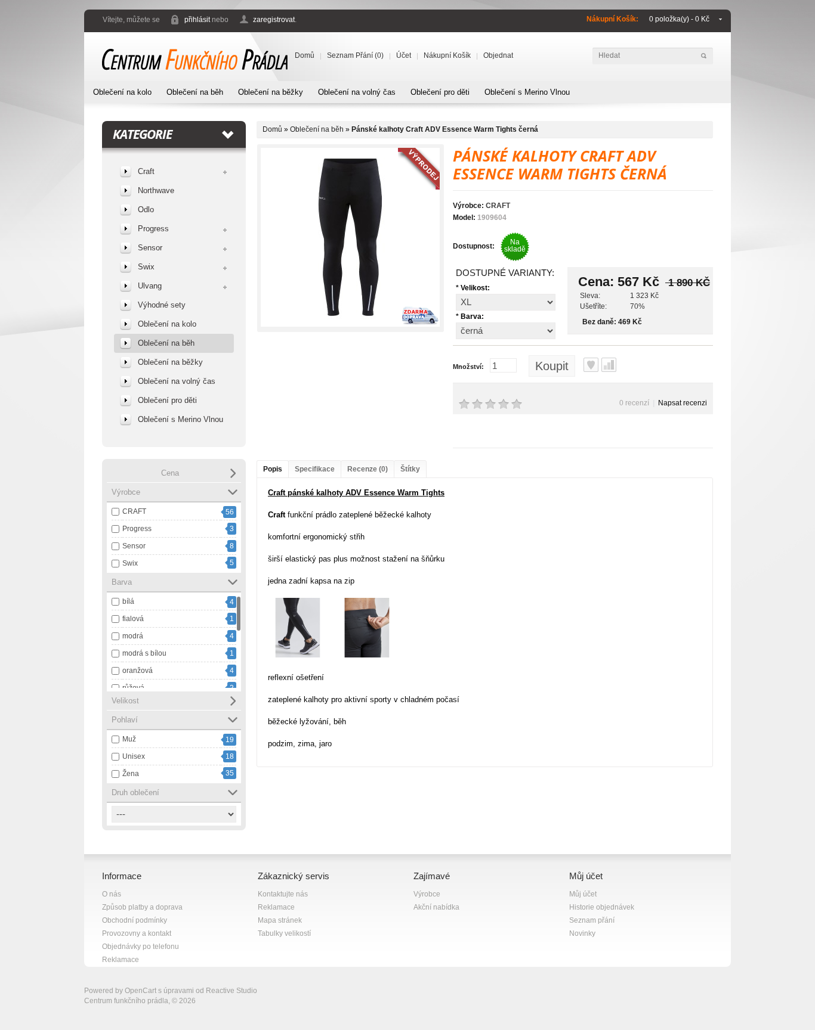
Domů (304, 55)
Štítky (410, 469)
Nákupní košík (447, 55)
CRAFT (134, 511)
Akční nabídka (436, 907)
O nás (111, 894)
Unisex (133, 756)
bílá (128, 601)
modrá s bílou (144, 653)
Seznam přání (592, 920)
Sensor (150, 247)
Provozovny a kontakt (136, 933)
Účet (403, 55)
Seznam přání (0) (355, 55)
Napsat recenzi (682, 403)
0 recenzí (634, 403)
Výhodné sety (162, 304)
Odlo (146, 209)
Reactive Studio (231, 990)
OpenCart (140, 990)
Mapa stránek (280, 920)
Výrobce (426, 894)
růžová (133, 688)
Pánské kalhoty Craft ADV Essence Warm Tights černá (444, 129)
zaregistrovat (274, 19)
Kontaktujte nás (283, 894)
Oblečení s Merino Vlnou (527, 92)
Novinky (582, 933)
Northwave (156, 190)
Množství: (468, 366)
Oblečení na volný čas (357, 92)
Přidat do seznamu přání (591, 365)
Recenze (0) (367, 469)
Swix (146, 266)
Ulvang (150, 285)
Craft (146, 171)
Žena (130, 774)
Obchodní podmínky (134, 920)
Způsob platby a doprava (142, 907)
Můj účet (583, 894)
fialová (133, 619)
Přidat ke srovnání (608, 365)
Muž (129, 739)
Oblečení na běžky (270, 92)
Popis (272, 469)
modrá (132, 636)
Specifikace (315, 469)
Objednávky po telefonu (140, 946)
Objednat (498, 55)
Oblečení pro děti (440, 92)
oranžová (137, 670)
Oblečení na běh (194, 92)
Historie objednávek (601, 907)
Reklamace (120, 959)
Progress (153, 228)
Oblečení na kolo (122, 92)
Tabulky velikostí (284, 933)
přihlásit (197, 19)
